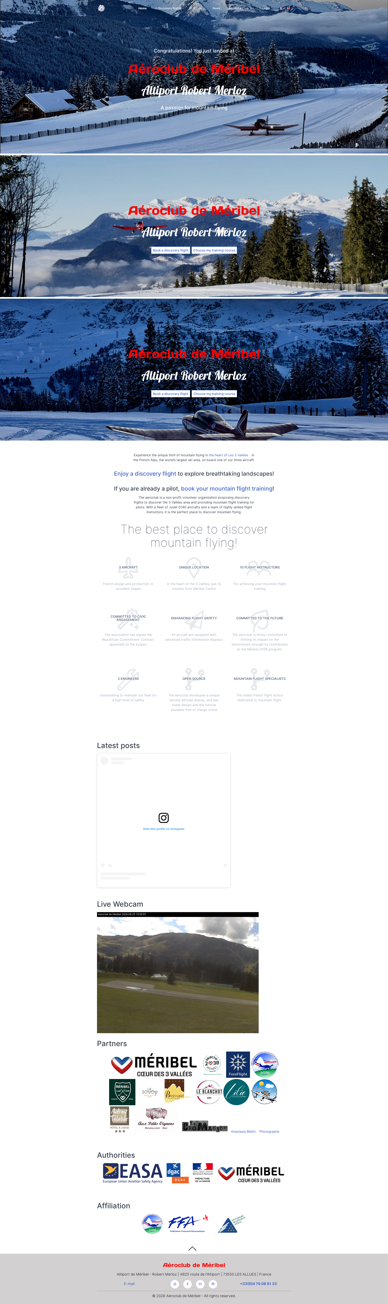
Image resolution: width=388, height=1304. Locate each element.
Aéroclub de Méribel (194, 1265)
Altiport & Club (238, 8)
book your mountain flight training (226, 488)
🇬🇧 (288, 8)
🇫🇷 (281, 8)
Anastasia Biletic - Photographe (255, 1131)
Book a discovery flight (170, 250)
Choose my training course (214, 250)
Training (198, 8)
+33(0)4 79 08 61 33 (258, 1284)
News (216, 8)
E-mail (129, 1284)
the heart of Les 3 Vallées (228, 455)
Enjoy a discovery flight (145, 473)
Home (142, 8)
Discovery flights (169, 8)
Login (265, 8)
